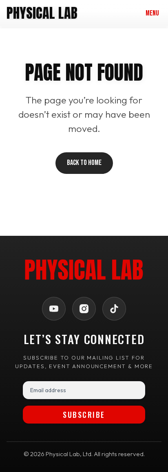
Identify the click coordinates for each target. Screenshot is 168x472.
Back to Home (84, 162)
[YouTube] (54, 309)
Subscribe (84, 414)
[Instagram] (84, 309)
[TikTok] (114, 309)
